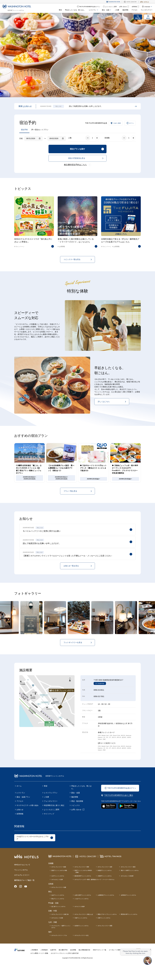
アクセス (134, 10)
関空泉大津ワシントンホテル (129, 914)
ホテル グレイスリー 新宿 (128, 867)
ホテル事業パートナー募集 (39, 953)
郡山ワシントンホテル (57, 898)
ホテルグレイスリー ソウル (59, 935)
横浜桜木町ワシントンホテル (83, 876)
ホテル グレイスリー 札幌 (58, 887)
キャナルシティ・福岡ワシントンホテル (60, 926)
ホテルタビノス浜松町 (127, 876)
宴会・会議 (75, 793)
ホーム (19, 786)
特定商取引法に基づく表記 (54, 805)
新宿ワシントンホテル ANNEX (83, 871)
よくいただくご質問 (51, 809)
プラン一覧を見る (70, 491)
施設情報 (125, 10)
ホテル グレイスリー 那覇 (105, 925)
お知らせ (20, 809)
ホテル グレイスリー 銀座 (58, 867)
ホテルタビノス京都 (57, 918)
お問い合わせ (76, 809)
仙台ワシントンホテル (57, 895)
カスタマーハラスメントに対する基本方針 (65, 953)
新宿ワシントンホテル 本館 (59, 870)
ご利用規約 (44, 950)
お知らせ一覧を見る (71, 566)
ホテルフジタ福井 (80, 906)
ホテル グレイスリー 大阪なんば (84, 914)
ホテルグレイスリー (21, 875)
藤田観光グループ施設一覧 (24, 880)
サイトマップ (49, 814)
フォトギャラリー (146, 10)
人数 (70, 138)
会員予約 (53, 950)
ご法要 (117, 10)
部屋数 (107, 138)
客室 (60, 10)
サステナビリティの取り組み (27, 805)
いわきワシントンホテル (81, 898)
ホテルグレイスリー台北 (81, 935)
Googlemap (100, 683)
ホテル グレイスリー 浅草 (105, 867)
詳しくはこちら (104, 401)
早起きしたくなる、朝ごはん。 (75, 10)
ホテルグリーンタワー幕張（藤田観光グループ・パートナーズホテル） (95, 879)
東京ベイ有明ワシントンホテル (130, 870)
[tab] (147, 57)
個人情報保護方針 (84, 950)
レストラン (21, 793)
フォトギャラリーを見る (73, 642)
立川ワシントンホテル (57, 876)
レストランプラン (50, 793)
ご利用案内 (34, 950)
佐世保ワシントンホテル (81, 925)
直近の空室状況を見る (76, 158)
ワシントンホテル (21, 870)
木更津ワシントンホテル (105, 876)
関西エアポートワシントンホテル (107, 914)
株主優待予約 (63, 950)
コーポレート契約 (115, 950)
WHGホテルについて (22, 865)
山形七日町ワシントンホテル (83, 895)
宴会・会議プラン (23, 797)
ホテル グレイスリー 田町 (82, 867)
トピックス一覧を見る (72, 259)
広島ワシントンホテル (104, 918)
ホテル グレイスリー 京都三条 (60, 914)
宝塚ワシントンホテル (81, 918)
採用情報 (20, 814)
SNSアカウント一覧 (99, 950)
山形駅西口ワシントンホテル (106, 895)
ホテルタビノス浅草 (57, 879)
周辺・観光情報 (77, 801)
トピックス (75, 805)
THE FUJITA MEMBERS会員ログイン (121, 788)
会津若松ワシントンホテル (128, 895)
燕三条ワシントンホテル (58, 906)
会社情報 (73, 950)
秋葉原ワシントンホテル (105, 870)
